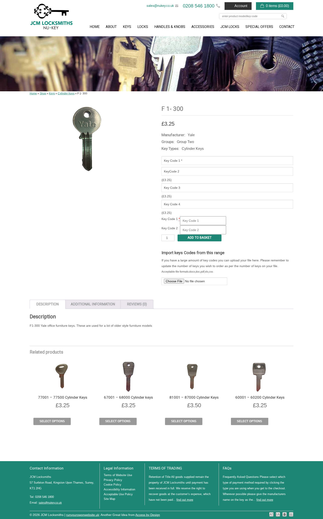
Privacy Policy (113, 480)
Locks (142, 27)
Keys (127, 27)
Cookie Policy (112, 484)
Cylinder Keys (66, 93)
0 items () (277, 6)
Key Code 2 (170, 228)
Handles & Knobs (169, 27)
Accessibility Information (119, 489)
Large (278, 514)
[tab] (47, 304)
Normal (271, 514)
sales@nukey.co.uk (160, 6)
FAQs (227, 468)
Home (95, 27)
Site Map (109, 499)
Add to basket (200, 238)
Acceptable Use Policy (118, 494)
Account (240, 6)
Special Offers (259, 27)
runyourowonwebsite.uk (82, 515)
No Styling (291, 514)
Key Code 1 (170, 219)
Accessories (202, 27)
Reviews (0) (137, 304)
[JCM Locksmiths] (52, 18)
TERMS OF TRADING (165, 468)
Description (47, 304)
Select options (52, 421)
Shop (43, 93)
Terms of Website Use (118, 475)
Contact (286, 27)
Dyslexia (284, 514)
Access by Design (147, 515)
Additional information (93, 304)
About (111, 27)
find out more (184, 499)
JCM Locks (229, 27)
